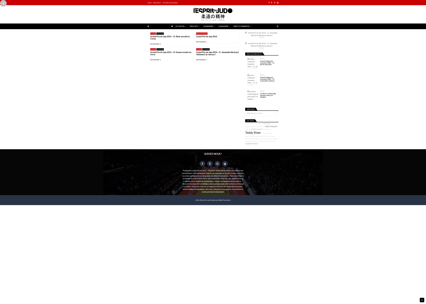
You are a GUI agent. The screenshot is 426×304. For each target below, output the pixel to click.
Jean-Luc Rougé (249, 138)
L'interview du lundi (266, 133)
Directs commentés (241, 26)
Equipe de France (251, 144)
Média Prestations (224, 200)
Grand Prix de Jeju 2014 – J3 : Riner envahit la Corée (170, 37)
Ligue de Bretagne (250, 136)
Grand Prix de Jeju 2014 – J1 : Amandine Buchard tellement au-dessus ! (217, 53)
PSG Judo (267, 124)
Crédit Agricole (273, 138)
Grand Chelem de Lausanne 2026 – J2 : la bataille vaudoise (267, 79)
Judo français (271, 126)
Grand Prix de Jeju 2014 (206, 36)
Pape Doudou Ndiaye (257, 123)
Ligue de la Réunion (261, 136)
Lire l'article (154, 44)
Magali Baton (266, 129)
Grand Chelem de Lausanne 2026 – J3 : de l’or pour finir (267, 62)
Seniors (153, 33)
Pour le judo (248, 123)
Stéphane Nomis (257, 129)
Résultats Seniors (202, 33)
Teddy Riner (253, 132)
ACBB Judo (248, 129)
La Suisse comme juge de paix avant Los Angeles (268, 95)
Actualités (180, 26)
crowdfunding (271, 136)
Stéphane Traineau (250, 126)
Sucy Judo (266, 138)
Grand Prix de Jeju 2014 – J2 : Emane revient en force (170, 53)
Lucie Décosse (260, 126)
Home (150, 3)
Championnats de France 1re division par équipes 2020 (260, 141)
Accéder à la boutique (170, 3)
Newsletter (157, 3)
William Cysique (258, 138)
